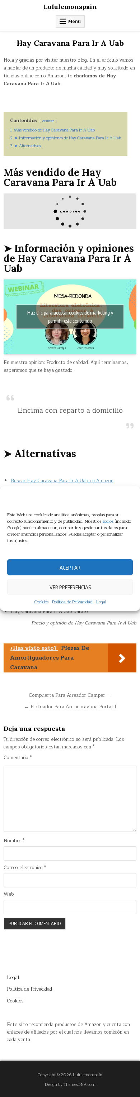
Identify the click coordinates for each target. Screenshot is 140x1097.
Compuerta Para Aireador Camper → (70, 695)
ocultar (48, 121)
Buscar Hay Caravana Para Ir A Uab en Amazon (62, 481)
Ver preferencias (70, 587)
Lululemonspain (70, 7)
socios (107, 521)
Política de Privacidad (72, 602)
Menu (74, 21)
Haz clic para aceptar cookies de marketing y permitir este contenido (70, 317)
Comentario (18, 758)
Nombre (14, 841)
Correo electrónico (25, 868)
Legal (101, 602)
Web (9, 894)
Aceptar (70, 567)
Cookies (41, 602)
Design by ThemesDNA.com (70, 1084)
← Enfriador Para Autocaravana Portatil (70, 707)
